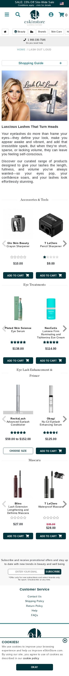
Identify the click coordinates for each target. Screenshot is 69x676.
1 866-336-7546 (36, 39)
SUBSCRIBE (53, 571)
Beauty (21, 31)
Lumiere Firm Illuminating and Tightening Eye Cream (51, 332)
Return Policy (34, 605)
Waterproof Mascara (51, 505)
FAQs (34, 615)
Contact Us (34, 596)
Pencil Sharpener (51, 245)
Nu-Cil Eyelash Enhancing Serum (51, 421)
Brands (42, 31)
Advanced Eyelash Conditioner (18, 421)
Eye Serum (18, 329)
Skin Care (56, 31)
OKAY (34, 667)
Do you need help (34, 43)
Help (34, 610)
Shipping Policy (34, 601)
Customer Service (34, 589)
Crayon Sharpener (18, 245)
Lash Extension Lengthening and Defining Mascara (18, 508)
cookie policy (31, 658)
